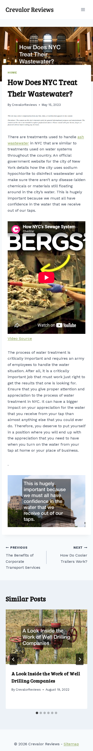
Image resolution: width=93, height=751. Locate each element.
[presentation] (46, 636)
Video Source (20, 338)
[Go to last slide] (13, 659)
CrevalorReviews (24, 105)
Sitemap (71, 744)
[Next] (79, 659)
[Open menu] (82, 9)
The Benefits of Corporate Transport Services (23, 558)
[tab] (37, 713)
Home (12, 72)
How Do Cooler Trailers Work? (73, 555)
